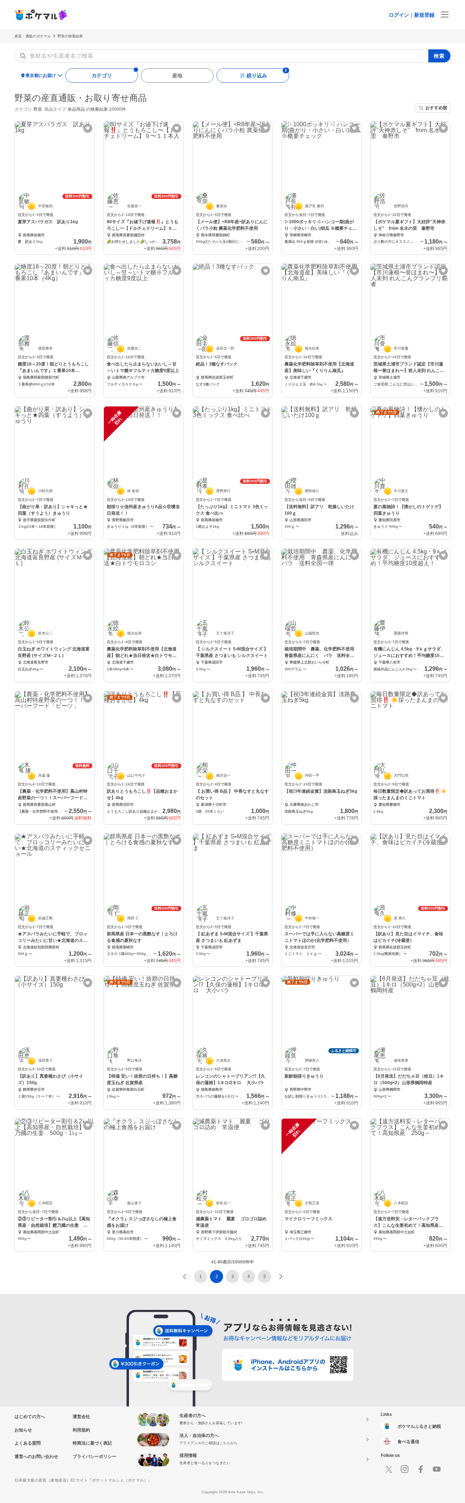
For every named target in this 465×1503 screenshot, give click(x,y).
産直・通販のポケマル (33, 36)
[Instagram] (405, 1469)
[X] (389, 1469)
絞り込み (257, 75)
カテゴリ (102, 75)
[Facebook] (421, 1469)
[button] (184, 1276)
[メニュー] (444, 14)
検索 (439, 56)
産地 (177, 75)
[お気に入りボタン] (87, 128)
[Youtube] (437, 1469)
